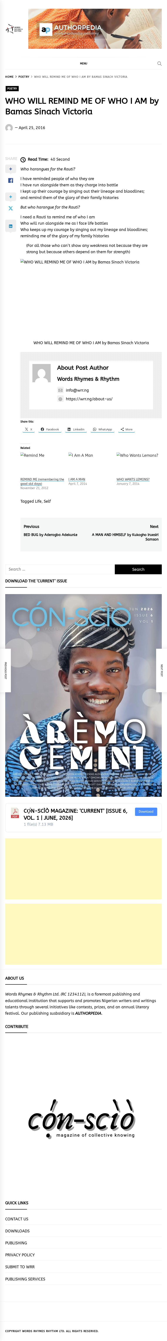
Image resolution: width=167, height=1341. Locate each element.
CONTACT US (16, 1219)
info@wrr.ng (77, 390)
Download (146, 812)
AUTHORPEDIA (88, 1013)
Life (38, 501)
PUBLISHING (16, 1243)
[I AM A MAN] (90, 464)
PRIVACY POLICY (20, 1255)
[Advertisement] (83, 868)
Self (47, 501)
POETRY (12, 88)
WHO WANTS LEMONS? (133, 479)
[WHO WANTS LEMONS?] (138, 464)
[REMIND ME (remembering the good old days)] (42, 464)
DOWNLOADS (17, 1231)
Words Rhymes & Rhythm (88, 379)
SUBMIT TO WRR (20, 1267)
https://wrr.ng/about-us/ (89, 399)
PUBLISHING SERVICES (25, 1279)
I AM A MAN (76, 479)
